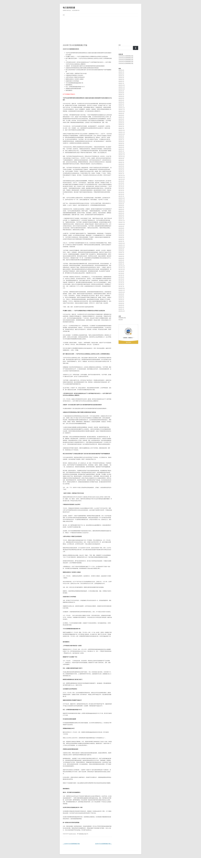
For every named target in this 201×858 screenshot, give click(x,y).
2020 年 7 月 (121, 207)
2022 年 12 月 (122, 153)
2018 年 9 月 (121, 249)
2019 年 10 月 (122, 224)
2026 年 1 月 (121, 83)
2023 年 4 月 (121, 145)
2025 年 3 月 (121, 102)
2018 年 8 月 (121, 250)
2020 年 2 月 (121, 217)
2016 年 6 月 (121, 299)
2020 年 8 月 (121, 205)
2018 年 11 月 (122, 245)
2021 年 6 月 (121, 186)
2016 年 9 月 (121, 294)
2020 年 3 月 (121, 215)
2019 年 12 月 (122, 220)
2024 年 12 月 (122, 107)
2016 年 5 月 (121, 301)
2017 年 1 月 (121, 286)
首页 (64, 15)
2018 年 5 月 (121, 256)
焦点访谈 (121, 319)
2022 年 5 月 (121, 166)
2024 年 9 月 (121, 113)
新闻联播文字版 (82, 833)
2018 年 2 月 (121, 262)
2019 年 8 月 (121, 228)
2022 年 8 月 (121, 160)
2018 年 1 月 (121, 264)
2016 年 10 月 (122, 292)
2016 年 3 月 (121, 305)
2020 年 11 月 (122, 200)
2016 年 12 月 (122, 288)
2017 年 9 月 (121, 271)
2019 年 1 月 (121, 241)
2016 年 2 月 (121, 307)
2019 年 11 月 (122, 222)
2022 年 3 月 (121, 169)
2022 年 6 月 (121, 164)
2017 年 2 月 (121, 284)
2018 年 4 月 (121, 258)
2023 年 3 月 (121, 147)
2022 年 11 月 (122, 154)
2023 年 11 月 (122, 132)
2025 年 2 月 (121, 104)
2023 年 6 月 (121, 141)
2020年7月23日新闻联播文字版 (71, 843)
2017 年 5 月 (121, 279)
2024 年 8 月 (121, 115)
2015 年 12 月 (122, 311)
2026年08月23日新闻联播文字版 (126, 63)
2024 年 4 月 (121, 122)
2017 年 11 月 (122, 267)
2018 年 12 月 (122, 243)
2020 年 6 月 (121, 209)
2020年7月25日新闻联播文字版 (103, 843)
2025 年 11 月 (122, 87)
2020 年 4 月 (121, 213)
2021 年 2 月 (121, 194)
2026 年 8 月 (121, 70)
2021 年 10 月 (122, 179)
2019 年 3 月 (121, 237)
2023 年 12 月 (122, 130)
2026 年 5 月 (121, 75)
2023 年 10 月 (122, 134)
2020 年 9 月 (121, 203)
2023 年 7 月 (121, 139)
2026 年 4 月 (121, 77)
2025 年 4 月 (121, 100)
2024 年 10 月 (122, 111)
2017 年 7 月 (121, 275)
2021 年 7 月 (121, 185)
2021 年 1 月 (121, 196)
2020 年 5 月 (121, 211)
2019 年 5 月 (121, 233)
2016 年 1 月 (121, 309)
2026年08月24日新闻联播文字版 (126, 61)
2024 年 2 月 (121, 126)
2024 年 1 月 (121, 128)
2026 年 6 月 (121, 73)
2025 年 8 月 (121, 92)
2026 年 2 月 (121, 81)
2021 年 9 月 (121, 181)
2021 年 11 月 (122, 177)
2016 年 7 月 (121, 297)
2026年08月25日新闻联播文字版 (126, 59)
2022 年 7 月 (121, 162)
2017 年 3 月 (121, 282)
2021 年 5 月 (121, 188)
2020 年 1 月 (121, 218)
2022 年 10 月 (122, 156)
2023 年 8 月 (121, 137)
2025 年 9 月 (121, 90)
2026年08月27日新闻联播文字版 (126, 55)
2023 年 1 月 (121, 151)
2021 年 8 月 (121, 183)
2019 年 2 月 (121, 239)
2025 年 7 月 (121, 94)
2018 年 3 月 (121, 260)
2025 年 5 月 (121, 98)
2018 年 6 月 (121, 254)
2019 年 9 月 (121, 226)
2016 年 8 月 (121, 296)
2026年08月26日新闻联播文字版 (126, 57)
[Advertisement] (100, 30)
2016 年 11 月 (122, 290)
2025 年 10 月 (122, 89)
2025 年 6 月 (121, 96)
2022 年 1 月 (121, 173)
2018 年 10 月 (122, 247)
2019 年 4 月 (121, 235)
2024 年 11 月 (122, 109)
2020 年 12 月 (122, 198)
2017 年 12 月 (122, 265)
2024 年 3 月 (121, 124)
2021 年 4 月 (121, 190)
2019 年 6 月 (121, 232)
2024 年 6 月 (121, 119)
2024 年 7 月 (121, 117)
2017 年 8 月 (121, 273)
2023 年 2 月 (121, 149)
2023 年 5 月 (121, 143)
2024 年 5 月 (121, 121)
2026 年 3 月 (121, 79)
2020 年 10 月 (122, 201)
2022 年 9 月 (121, 158)
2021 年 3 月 (121, 192)
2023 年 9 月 (121, 136)
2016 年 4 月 (121, 303)
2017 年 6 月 (121, 277)
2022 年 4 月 (121, 168)
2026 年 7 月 (121, 72)
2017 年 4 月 (121, 281)
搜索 (120, 45)
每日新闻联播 (69, 7)
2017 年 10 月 (122, 269)
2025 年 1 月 (121, 105)
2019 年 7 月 (121, 230)
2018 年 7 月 (121, 252)
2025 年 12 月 (122, 85)
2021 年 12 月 (122, 175)
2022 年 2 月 (121, 171)
